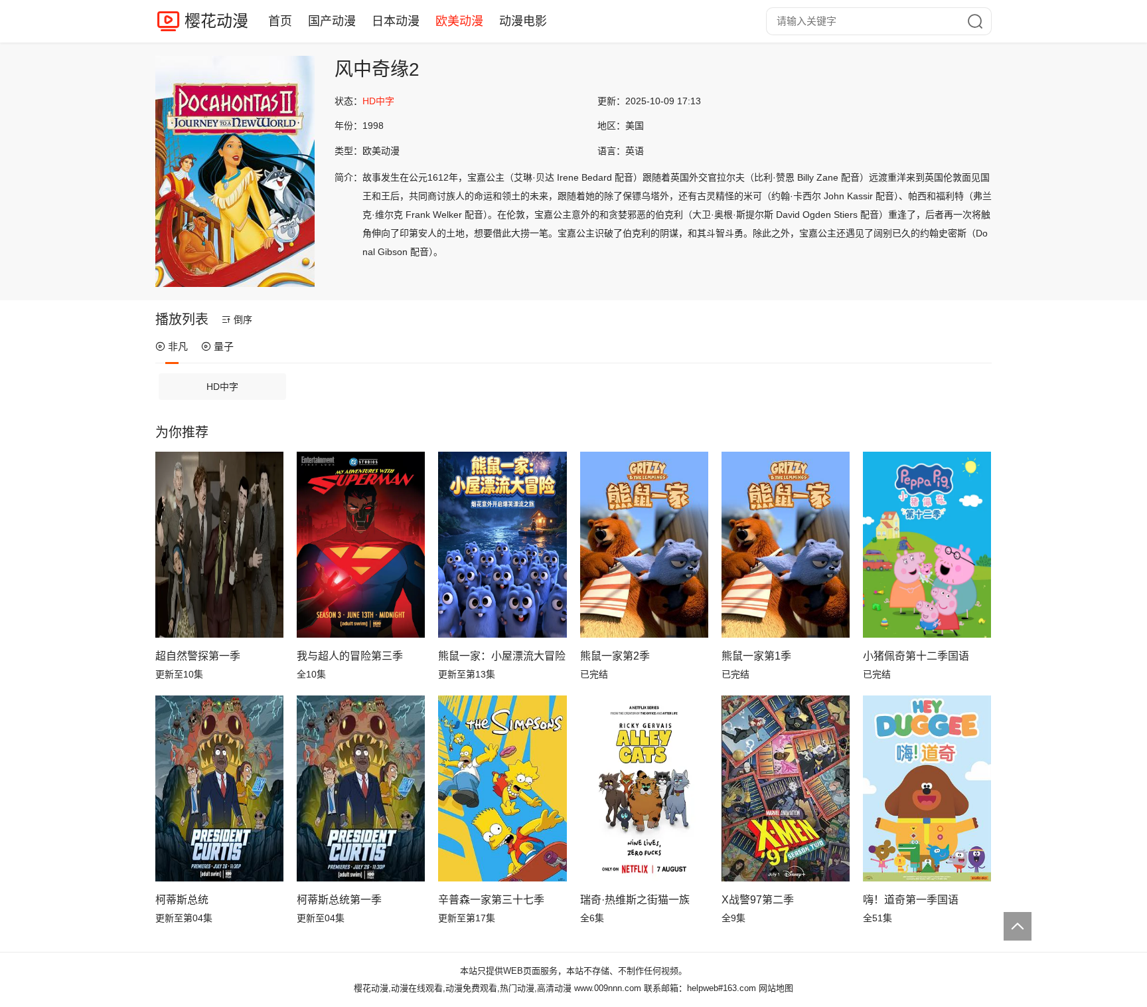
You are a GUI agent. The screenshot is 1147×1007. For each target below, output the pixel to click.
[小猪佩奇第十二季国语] (927, 545)
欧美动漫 (459, 21)
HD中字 (222, 386)
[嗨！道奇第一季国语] (927, 788)
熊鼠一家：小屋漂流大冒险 (502, 656)
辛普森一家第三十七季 (491, 899)
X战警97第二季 (758, 899)
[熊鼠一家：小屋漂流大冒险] (502, 545)
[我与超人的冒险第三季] (361, 545)
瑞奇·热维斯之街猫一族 (635, 899)
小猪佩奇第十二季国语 (916, 656)
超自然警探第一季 (197, 656)
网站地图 (776, 988)
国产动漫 (332, 21)
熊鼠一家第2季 (615, 656)
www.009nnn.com (607, 988)
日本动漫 (396, 21)
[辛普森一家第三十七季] (502, 788)
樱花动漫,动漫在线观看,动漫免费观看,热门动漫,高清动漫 (463, 988)
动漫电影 (523, 21)
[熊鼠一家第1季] (786, 545)
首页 (280, 21)
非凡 (178, 346)
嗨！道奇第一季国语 (910, 899)
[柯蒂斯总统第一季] (361, 788)
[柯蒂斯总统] (219, 788)
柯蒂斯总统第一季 (339, 899)
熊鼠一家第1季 (756, 656)
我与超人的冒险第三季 (350, 656)
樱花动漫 (216, 21)
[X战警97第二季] (786, 788)
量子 (224, 346)
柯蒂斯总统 (181, 899)
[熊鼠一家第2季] (644, 545)
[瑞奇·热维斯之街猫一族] (644, 788)
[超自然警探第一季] (219, 545)
